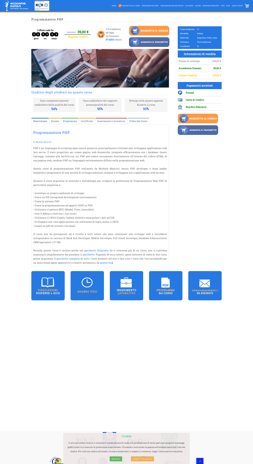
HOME (114, 6)
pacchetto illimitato (96, 250)
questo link (106, 262)
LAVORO (198, 6)
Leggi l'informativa (142, 459)
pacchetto (88, 254)
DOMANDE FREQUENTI (211, 6)
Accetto (116, 458)
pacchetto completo (68, 258)
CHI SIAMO (189, 6)
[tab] (40, 121)
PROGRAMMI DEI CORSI (150, 6)
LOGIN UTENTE (237, 6)
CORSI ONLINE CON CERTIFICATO (171, 6)
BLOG (228, 6)
